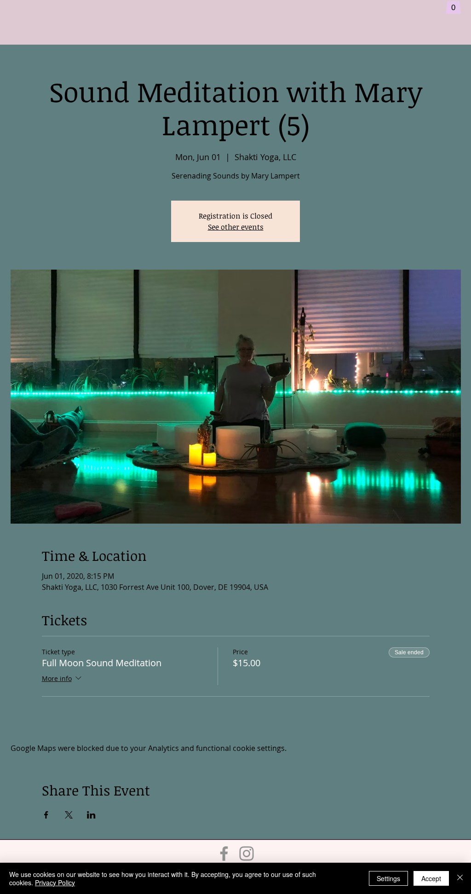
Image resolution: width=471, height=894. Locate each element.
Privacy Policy (55, 882)
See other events (236, 227)
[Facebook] (224, 853)
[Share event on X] (68, 815)
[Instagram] (246, 853)
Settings (388, 878)
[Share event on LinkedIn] (91, 815)
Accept (431, 878)
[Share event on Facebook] (46, 815)
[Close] (459, 878)
